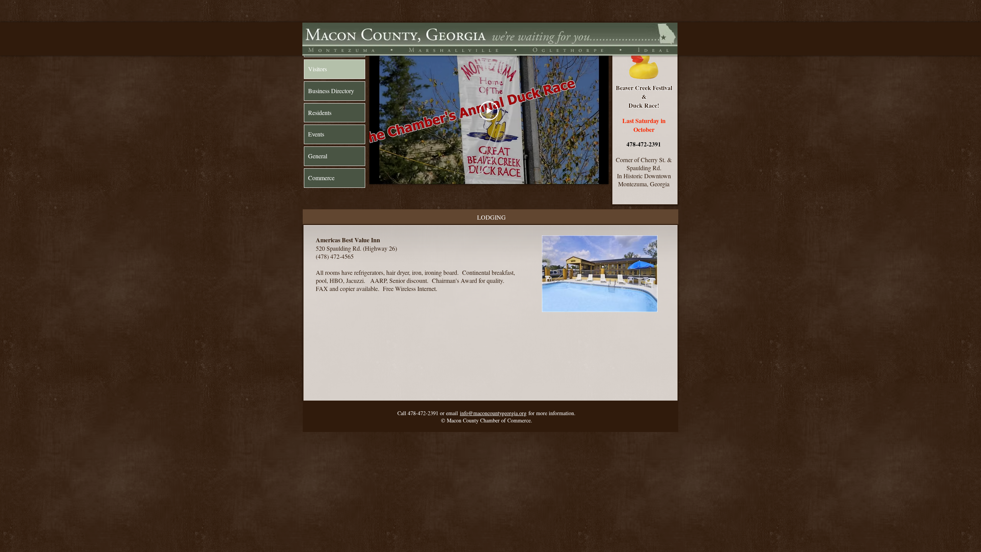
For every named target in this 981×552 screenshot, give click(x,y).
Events (316, 134)
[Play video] (489, 110)
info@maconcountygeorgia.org (493, 413)
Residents (319, 112)
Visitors (317, 69)
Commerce (321, 178)
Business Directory (331, 91)
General (317, 156)
